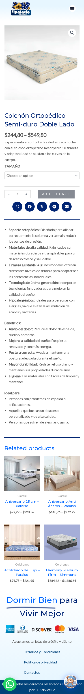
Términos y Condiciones (42, 652)
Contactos (32, 672)
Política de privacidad (40, 662)
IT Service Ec (45, 690)
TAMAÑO (12, 166)
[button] (72, 8)
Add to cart (56, 194)
